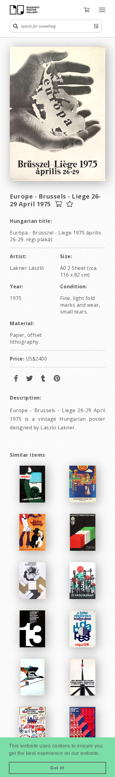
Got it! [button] (57, 767)
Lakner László (27, 268)
